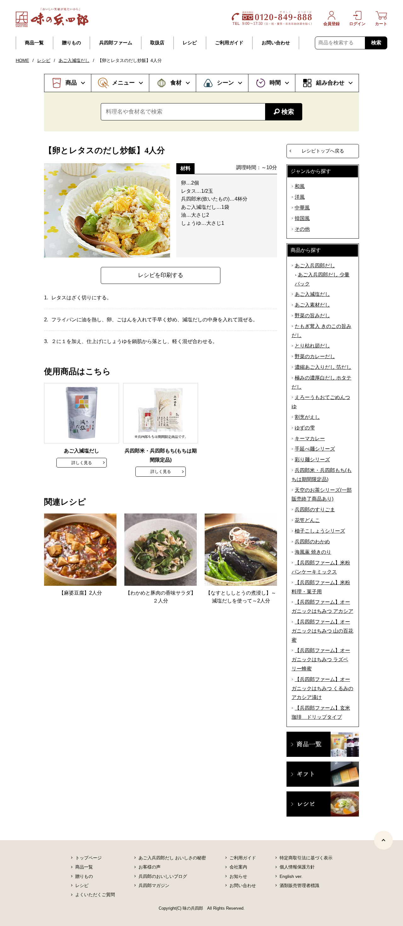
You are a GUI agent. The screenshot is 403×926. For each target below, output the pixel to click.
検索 (376, 42)
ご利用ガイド (229, 42)
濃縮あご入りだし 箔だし (323, 367)
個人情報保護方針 (297, 866)
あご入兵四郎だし (315, 265)
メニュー (123, 83)
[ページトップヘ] (383, 840)
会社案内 (238, 866)
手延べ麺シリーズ (315, 449)
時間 (275, 83)
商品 (71, 83)
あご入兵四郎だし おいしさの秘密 (172, 857)
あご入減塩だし (74, 60)
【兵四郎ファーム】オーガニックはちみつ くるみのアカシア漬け (322, 688)
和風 (300, 186)
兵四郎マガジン (154, 885)
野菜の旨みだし (312, 315)
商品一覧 (34, 42)
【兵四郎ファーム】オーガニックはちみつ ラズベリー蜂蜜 (321, 659)
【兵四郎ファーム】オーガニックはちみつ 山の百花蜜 (322, 631)
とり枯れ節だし (312, 345)
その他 (302, 229)
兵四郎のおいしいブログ (163, 876)
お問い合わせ (276, 42)
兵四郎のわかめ (312, 541)
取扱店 (157, 42)
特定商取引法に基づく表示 (306, 857)
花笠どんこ (307, 520)
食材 (176, 83)
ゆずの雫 (305, 427)
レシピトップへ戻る (323, 150)
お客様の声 (150, 866)
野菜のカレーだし (315, 356)
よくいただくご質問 (95, 894)
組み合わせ (330, 83)
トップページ (88, 857)
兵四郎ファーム (115, 42)
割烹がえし (307, 417)
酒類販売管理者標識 (299, 885)
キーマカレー (310, 438)
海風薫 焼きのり (313, 552)
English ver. (291, 876)
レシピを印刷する (160, 275)
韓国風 (302, 218)
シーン (225, 83)
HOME (22, 60)
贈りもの (71, 42)
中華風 (302, 207)
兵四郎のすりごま (315, 509)
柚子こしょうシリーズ (320, 531)
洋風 (300, 197)
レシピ (190, 42)
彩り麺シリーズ (312, 459)
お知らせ (238, 876)
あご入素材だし (312, 305)
